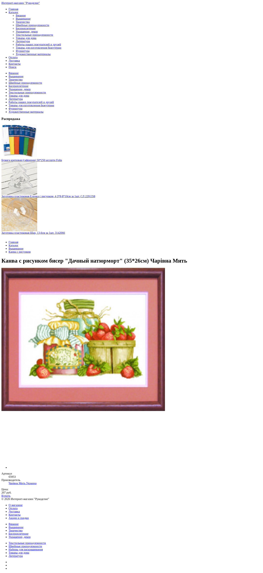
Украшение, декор (27, 31)
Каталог (13, 12)
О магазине (16, 505)
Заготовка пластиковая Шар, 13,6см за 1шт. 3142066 (33, 232)
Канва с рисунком (20, 251)
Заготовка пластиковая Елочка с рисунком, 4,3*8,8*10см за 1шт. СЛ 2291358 (48, 196)
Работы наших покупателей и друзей (38, 44)
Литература (23, 41)
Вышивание (23, 18)
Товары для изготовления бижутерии (38, 47)
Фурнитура (23, 50)
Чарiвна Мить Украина (22, 483)
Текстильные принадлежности (34, 34)
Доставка (14, 60)
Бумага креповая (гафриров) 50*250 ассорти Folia (31, 160)
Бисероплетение (26, 28)
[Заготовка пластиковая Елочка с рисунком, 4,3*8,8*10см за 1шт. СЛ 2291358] (131, 178)
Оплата (13, 57)
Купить (5, 495)
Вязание (21, 15)
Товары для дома (26, 38)
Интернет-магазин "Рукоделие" (20, 2)
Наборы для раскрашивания (26, 549)
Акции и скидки (19, 517)
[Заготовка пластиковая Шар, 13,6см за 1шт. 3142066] (131, 214)
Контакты (15, 63)
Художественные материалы (33, 54)
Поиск (12, 67)
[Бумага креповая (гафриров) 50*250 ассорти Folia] (131, 141)
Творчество (23, 21)
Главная (13, 9)
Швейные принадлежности (32, 25)
